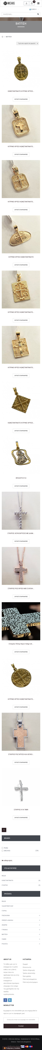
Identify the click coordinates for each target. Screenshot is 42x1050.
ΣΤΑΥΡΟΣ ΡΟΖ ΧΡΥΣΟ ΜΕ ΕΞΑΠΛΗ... (21, 588)
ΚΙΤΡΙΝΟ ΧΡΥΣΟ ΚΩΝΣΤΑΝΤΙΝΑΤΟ (21, 257)
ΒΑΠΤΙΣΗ (9, 37)
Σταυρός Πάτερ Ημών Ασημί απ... (21, 644)
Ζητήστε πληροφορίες (21, 99)
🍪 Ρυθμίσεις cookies (12, 1048)
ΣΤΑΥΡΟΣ (5, 885)
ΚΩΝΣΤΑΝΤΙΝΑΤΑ (7, 880)
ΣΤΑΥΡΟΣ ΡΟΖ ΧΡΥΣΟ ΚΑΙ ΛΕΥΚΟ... (21, 754)
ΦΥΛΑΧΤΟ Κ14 (21, 478)
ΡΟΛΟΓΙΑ (5, 944)
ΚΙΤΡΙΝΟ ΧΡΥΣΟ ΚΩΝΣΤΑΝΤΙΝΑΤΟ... (21, 146)
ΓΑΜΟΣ (4, 939)
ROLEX (4, 876)
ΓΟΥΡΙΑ (4, 911)
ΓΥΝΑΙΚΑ (5, 930)
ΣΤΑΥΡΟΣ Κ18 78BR (21, 810)
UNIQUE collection (7, 920)
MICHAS (7, 851)
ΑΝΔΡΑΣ (4, 925)
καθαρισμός (7, 860)
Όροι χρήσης (27, 976)
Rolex (6, 848)
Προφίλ (25, 964)
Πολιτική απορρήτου (30, 979)
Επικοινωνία (27, 967)
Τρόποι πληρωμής (29, 970)
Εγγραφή (21, 1026)
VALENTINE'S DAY (7, 906)
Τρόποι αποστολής (29, 973)
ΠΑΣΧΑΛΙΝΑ (6, 915)
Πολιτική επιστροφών (30, 982)
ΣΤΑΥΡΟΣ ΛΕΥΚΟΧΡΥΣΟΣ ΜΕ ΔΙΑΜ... (21, 533)
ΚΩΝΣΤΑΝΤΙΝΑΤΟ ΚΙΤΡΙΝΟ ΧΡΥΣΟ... (21, 91)
